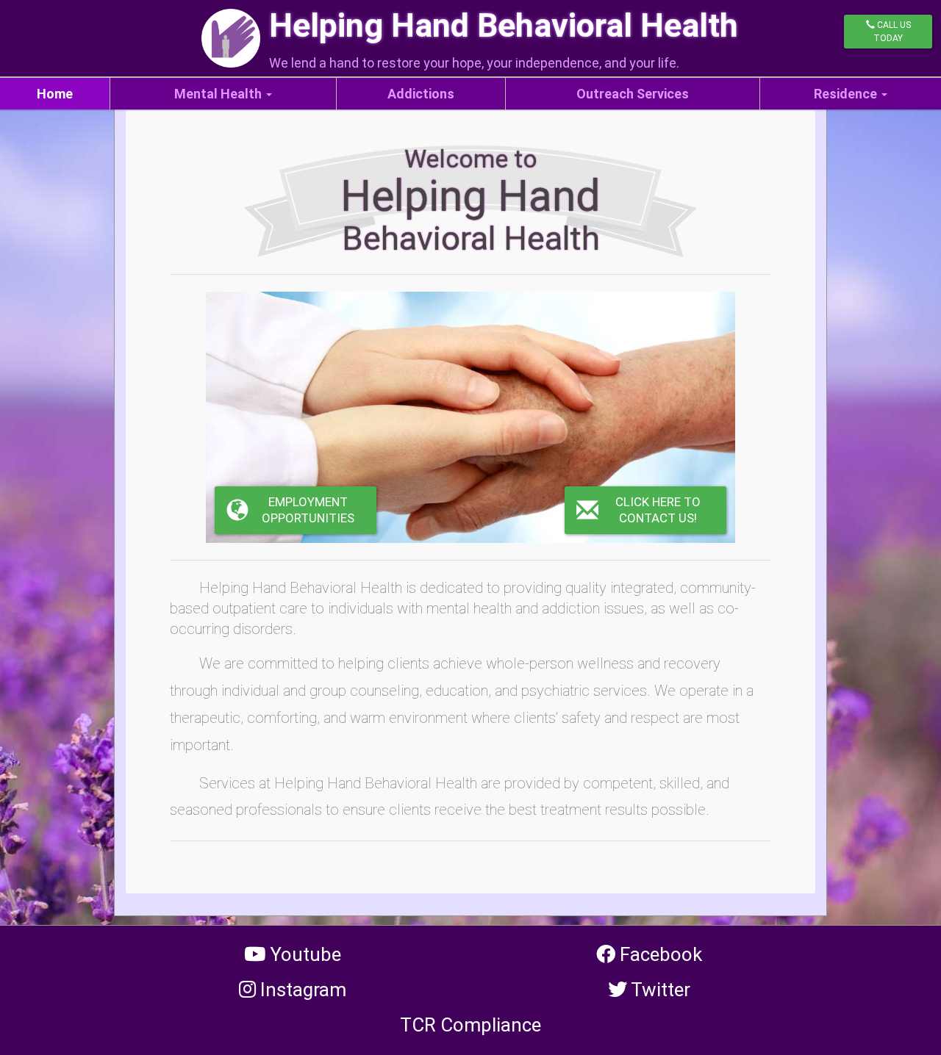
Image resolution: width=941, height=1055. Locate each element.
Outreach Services (632, 93)
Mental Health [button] (218, 93)
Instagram (301, 990)
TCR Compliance (470, 1025)
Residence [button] (845, 93)
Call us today (892, 31)
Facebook (658, 954)
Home (55, 93)
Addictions (420, 93)
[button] (645, 510)
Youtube (303, 954)
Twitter (658, 990)
